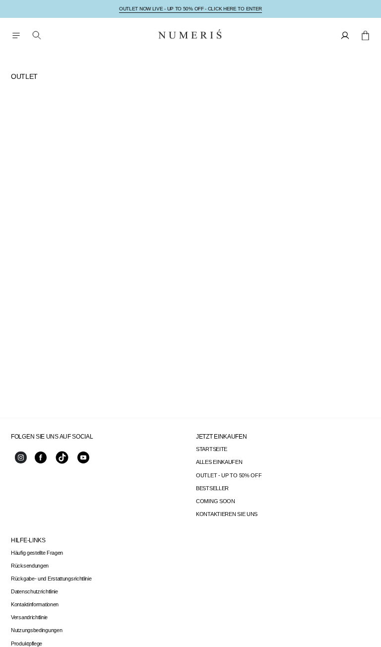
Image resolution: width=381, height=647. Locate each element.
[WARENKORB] (365, 35)
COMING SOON (215, 501)
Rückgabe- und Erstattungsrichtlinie (51, 579)
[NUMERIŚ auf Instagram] (21, 461)
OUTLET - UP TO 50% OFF (228, 475)
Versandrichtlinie (29, 617)
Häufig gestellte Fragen (37, 553)
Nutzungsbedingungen (36, 630)
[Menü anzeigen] (16, 35)
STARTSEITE (211, 449)
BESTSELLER (212, 488)
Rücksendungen (30, 566)
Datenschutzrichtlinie (34, 591)
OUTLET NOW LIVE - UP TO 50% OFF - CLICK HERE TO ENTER (190, 8)
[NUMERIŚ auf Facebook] (41, 461)
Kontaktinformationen (35, 604)
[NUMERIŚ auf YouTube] (83, 461)
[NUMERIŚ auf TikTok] (62, 463)
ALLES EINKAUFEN (219, 462)
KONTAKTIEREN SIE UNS (226, 514)
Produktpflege (26, 644)
